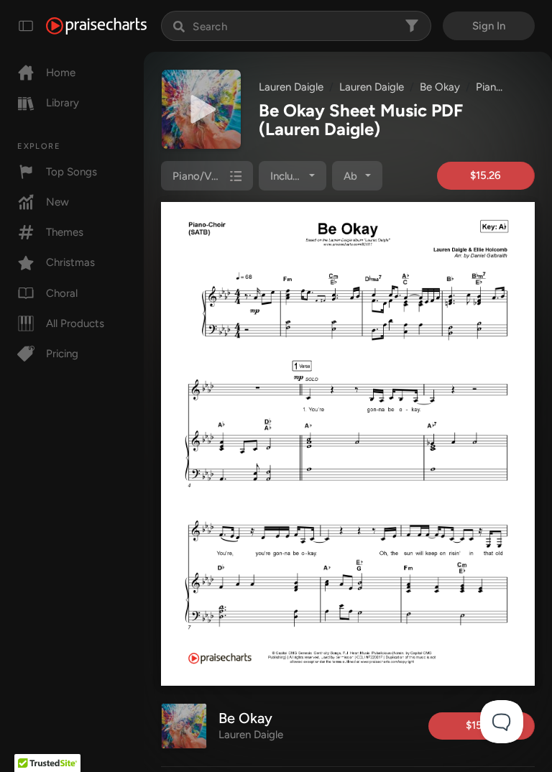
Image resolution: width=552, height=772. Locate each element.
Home (60, 72)
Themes (64, 232)
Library (62, 102)
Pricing (62, 353)
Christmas (70, 262)
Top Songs (71, 171)
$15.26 (485, 175)
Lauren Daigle (291, 87)
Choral (62, 293)
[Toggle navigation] (25, 26)
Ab (350, 176)
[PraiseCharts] (96, 26)
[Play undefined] (201, 109)
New (57, 202)
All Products (75, 323)
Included (290, 176)
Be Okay (440, 87)
